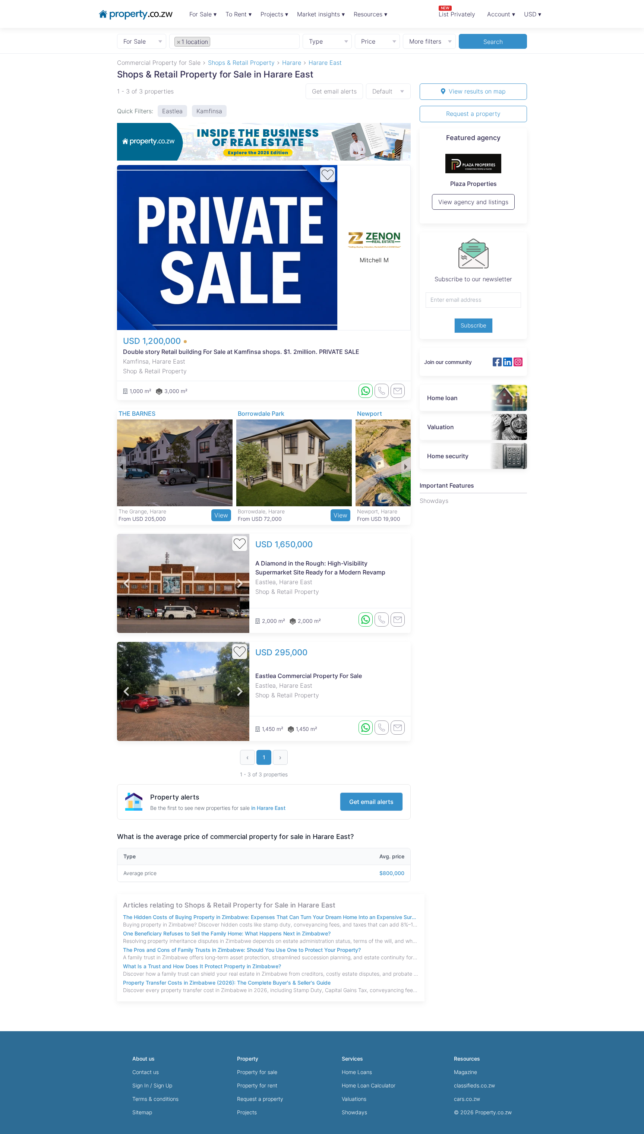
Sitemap (142, 1112)
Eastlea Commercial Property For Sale (308, 676)
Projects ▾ (274, 14)
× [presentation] (179, 41)
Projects (247, 1112)
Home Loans (357, 1072)
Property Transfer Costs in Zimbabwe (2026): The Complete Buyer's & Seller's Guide (227, 982)
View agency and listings (473, 205)
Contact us (145, 1072)
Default (382, 91)
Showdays (354, 1112)
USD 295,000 (281, 652)
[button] (121, 467)
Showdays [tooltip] (434, 500)
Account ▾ (501, 14)
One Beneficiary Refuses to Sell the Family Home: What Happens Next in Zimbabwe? (227, 933)
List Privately (457, 12)
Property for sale (257, 1072)
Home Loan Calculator (368, 1085)
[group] (264, 142)
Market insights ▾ (321, 14)
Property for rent (257, 1085)
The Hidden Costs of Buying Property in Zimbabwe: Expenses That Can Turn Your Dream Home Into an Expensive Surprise (271, 917)
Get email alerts (334, 91)
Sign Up (163, 1085)
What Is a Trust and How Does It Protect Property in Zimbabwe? (202, 966)
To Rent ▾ (238, 14)
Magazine (465, 1072)
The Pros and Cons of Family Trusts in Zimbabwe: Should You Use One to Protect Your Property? (242, 950)
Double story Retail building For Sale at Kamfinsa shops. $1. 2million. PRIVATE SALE (241, 351)
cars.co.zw (467, 1099)
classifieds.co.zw (474, 1085)
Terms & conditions (155, 1099)
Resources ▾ (370, 14)
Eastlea (172, 111)
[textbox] (220, 41)
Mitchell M (374, 260)
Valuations (354, 1099)
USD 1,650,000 (284, 544)
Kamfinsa (209, 111)
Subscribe (473, 325)
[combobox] (235, 41)
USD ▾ (532, 14)
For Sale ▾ (203, 14)
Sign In (140, 1085)
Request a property (473, 113)
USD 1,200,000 (153, 341)
